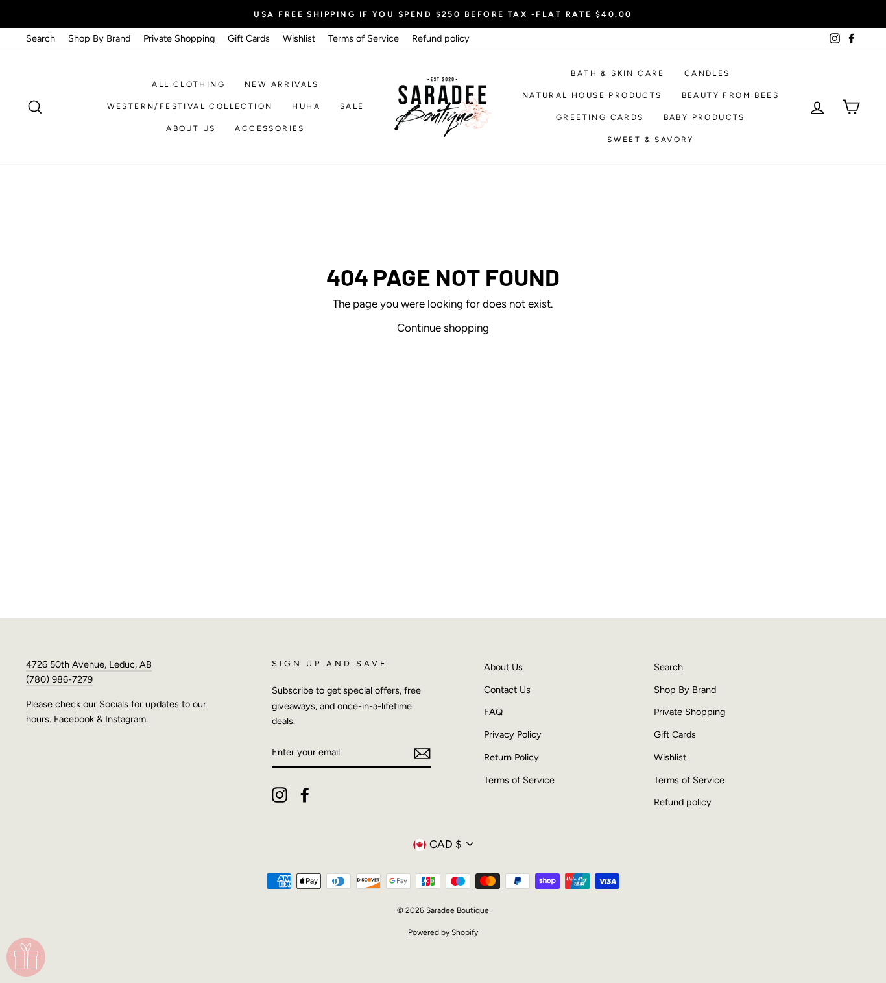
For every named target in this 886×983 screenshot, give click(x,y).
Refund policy (441, 38)
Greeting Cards (600, 117)
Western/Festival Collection (190, 106)
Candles (707, 73)
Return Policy (511, 757)
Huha (306, 106)
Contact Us (507, 690)
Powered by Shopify (443, 932)
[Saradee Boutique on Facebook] (305, 795)
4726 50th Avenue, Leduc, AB (89, 664)
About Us (190, 128)
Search (40, 38)
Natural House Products (592, 95)
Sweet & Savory (650, 139)
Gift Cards (249, 38)
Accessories (269, 128)
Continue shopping (443, 327)
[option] (443, 13)
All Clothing (188, 84)
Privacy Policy (513, 734)
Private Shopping (179, 38)
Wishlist (299, 38)
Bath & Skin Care (617, 73)
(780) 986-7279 (59, 679)
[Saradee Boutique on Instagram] (279, 795)
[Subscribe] (422, 753)
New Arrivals (282, 84)
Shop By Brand (99, 38)
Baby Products (704, 117)
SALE (352, 106)
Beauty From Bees (730, 95)
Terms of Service (363, 38)
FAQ (493, 712)
